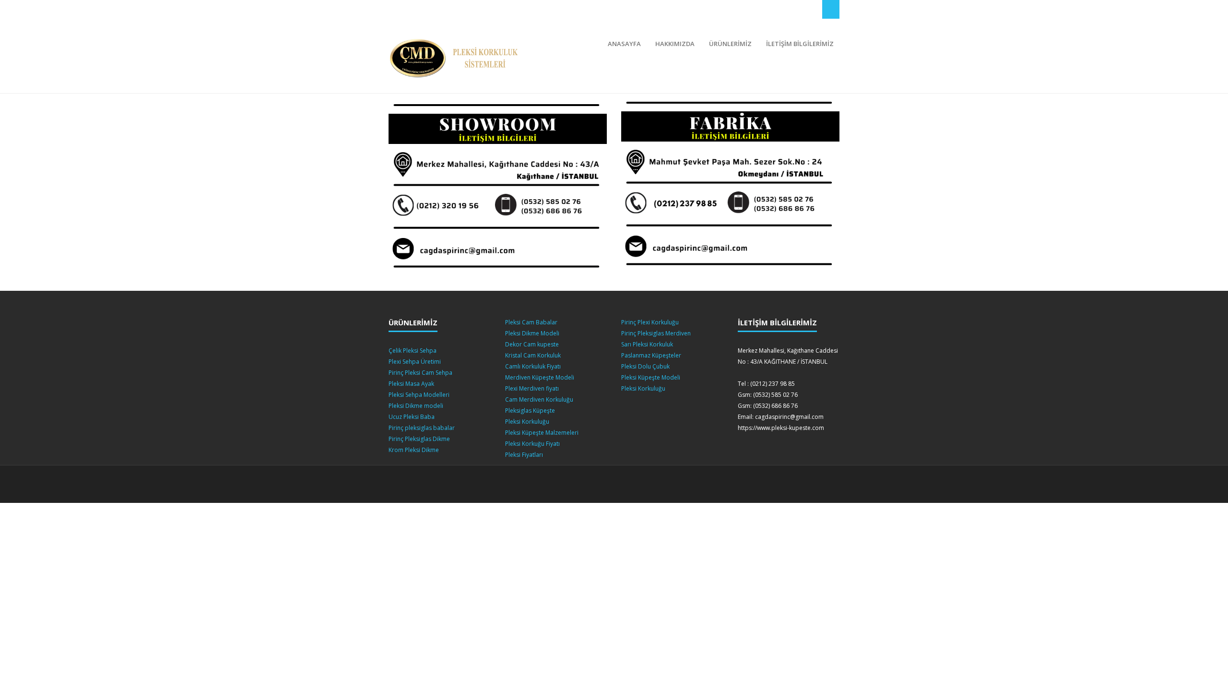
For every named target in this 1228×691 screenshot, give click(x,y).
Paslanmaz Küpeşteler (651, 355)
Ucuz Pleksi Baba (412, 417)
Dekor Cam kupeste (532, 344)
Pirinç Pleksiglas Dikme (419, 439)
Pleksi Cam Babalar (531, 322)
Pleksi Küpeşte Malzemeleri (542, 433)
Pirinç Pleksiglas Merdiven (656, 333)
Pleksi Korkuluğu (527, 421)
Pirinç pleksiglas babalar (422, 428)
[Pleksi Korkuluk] (457, 58)
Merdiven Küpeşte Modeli (539, 377)
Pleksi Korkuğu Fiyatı (532, 444)
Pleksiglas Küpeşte (530, 410)
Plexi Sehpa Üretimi (415, 361)
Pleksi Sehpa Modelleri (419, 395)
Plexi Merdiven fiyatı (532, 388)
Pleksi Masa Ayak (411, 384)
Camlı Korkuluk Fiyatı (533, 366)
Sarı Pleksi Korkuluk (647, 344)
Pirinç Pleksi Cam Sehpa (420, 373)
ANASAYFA (624, 43)
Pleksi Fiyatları (524, 455)
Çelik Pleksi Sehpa (413, 350)
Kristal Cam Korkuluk (533, 355)
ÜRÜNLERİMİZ (730, 43)
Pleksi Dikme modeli (416, 406)
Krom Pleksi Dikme (414, 450)
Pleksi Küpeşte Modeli (650, 377)
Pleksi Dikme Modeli (532, 333)
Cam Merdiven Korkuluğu (539, 399)
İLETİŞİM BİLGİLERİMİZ (800, 43)
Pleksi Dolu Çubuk (645, 366)
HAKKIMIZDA (675, 43)
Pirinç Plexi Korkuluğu (650, 322)
